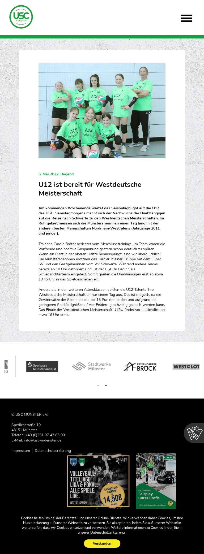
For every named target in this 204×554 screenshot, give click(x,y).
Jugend (68, 174)
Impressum (20, 450)
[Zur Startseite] (21, 17)
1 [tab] (98, 385)
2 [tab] (106, 385)
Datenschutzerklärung (53, 450)
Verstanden (102, 544)
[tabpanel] (29, 366)
